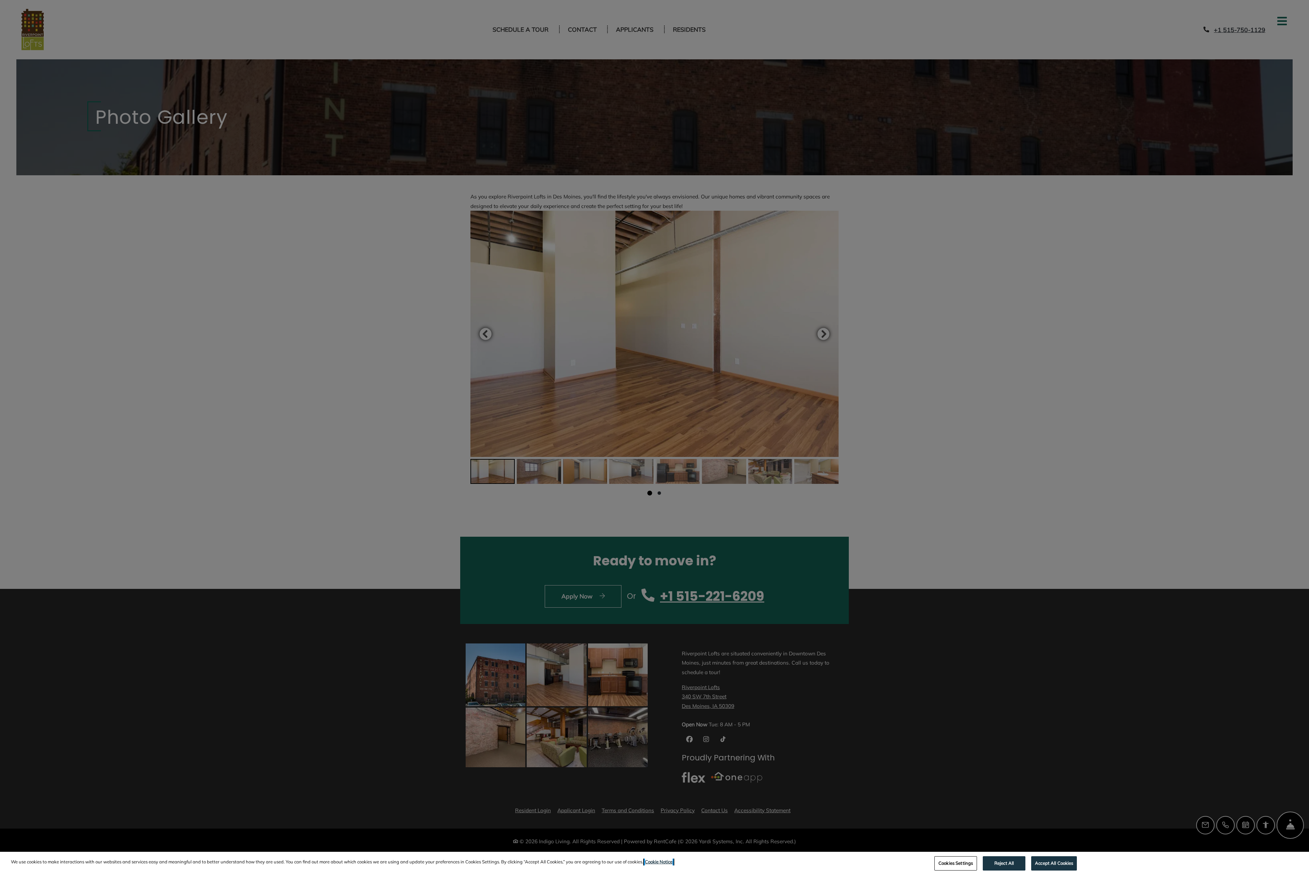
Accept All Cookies (1054, 863)
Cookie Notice (659, 861)
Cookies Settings (955, 863)
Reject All (1004, 863)
